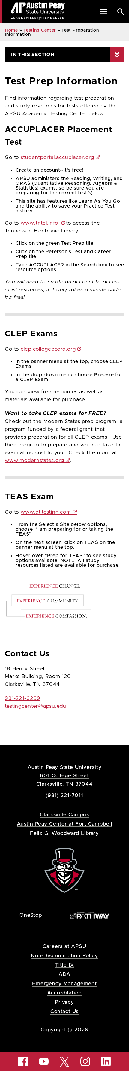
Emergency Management (64, 983)
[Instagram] (85, 1061)
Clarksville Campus (64, 814)
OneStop (31, 915)
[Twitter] (64, 1061)
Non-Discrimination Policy (64, 955)
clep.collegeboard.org (48, 349)
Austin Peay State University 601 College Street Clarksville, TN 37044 (65, 776)
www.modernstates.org (34, 460)
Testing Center (39, 30)
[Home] (65, 869)
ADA (64, 974)
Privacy (64, 1002)
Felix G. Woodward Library (64, 833)
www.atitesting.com (46, 512)
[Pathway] (90, 914)
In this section (33, 54)
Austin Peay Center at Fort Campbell (64, 823)
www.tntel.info (40, 223)
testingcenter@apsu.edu (35, 706)
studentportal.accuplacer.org (57, 157)
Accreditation (64, 992)
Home (11, 30)
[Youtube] (44, 1061)
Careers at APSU (64, 946)
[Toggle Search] (120, 11)
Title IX (64, 965)
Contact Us (64, 1011)
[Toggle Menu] (103, 11)
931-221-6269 (22, 698)
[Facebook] (23, 1061)
